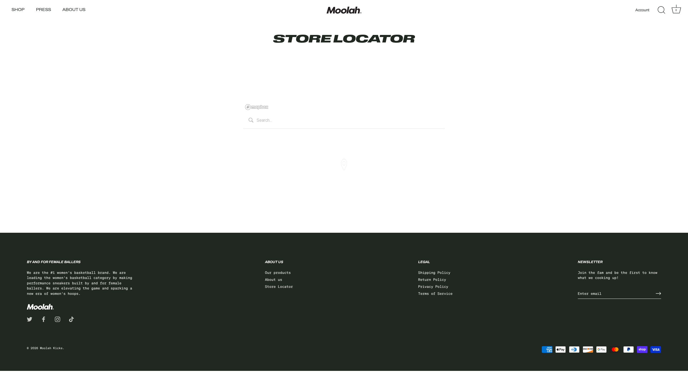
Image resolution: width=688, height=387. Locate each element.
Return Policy (432, 279)
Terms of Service (435, 293)
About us (73, 10)
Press (43, 10)
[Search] (661, 10)
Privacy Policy (433, 286)
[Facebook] (43, 318)
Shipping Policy (434, 272)
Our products (278, 272)
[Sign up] (658, 293)
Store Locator (279, 286)
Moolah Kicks (51, 348)
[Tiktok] (71, 318)
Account (642, 10)
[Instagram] (57, 318)
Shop (18, 10)
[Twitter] (29, 318)
